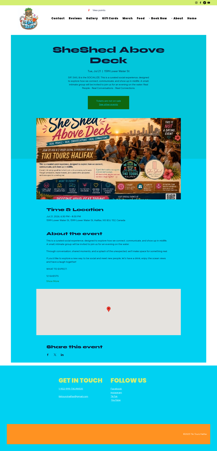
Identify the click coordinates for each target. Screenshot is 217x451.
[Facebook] (200, 2)
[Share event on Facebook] (47, 355)
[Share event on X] (55, 355)
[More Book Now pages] (149, 18)
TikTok (114, 396)
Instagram (116, 392)
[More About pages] (172, 18)
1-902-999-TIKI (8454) (71, 388)
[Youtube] (208, 2)
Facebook (116, 388)
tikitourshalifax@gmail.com (73, 396)
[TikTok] (204, 2)
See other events (108, 104)
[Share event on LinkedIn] (62, 355)
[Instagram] (196, 2)
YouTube (116, 400)
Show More (52, 281)
